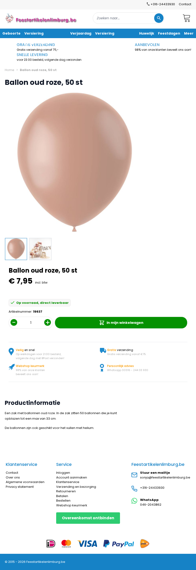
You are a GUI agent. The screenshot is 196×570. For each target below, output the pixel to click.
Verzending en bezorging (76, 486)
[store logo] (41, 18)
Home (9, 70)
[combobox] (128, 18)
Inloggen (63, 472)
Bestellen (63, 500)
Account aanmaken (71, 477)
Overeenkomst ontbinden (88, 518)
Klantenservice (67, 482)
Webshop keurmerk (71, 505)
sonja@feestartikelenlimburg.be (165, 477)
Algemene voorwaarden (25, 482)
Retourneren (66, 491)
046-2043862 (150, 504)
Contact (185, 4)
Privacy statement (20, 486)
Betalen (62, 496)
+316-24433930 (152, 487)
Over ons (13, 477)
